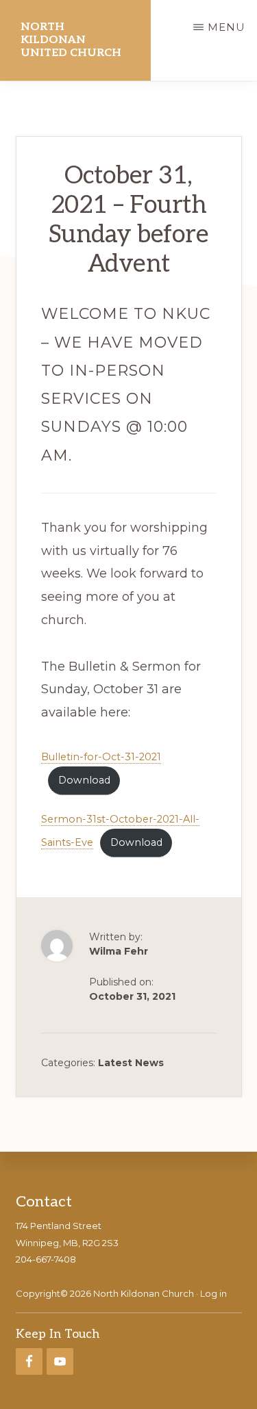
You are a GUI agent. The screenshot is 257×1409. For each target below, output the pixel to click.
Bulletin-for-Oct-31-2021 (101, 757)
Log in (213, 1293)
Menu (226, 27)
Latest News (131, 1063)
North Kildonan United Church (71, 40)
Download (84, 780)
